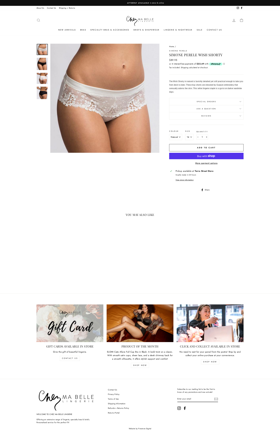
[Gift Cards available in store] (69, 323)
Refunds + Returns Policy (118, 408)
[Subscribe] (216, 399)
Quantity (202, 131)
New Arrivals (67, 29)
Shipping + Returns (67, 8)
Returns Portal (113, 412)
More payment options (206, 163)
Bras (83, 29)
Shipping (184, 67)
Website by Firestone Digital (140, 428)
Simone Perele (178, 51)
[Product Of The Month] (140, 323)
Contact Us (51, 8)
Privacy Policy (113, 394)
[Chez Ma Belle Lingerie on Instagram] (179, 408)
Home (171, 46)
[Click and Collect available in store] (210, 323)
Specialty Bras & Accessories (109, 29)
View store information (185, 180)
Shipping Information (117, 403)
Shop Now (140, 365)
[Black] (53, 276)
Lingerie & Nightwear (178, 29)
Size (187, 131)
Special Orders (206, 101)
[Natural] (57, 276)
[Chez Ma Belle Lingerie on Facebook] (185, 408)
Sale (199, 29)
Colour (173, 131)
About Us (40, 8)
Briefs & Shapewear (146, 29)
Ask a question (206, 109)
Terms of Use (113, 399)
